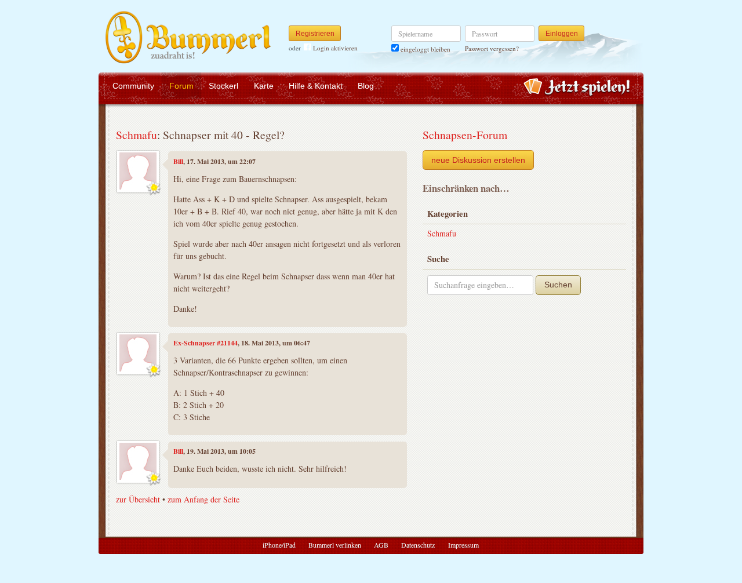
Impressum (463, 544)
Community (133, 85)
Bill (178, 161)
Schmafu (136, 135)
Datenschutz (418, 544)
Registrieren (315, 34)
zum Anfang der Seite (203, 499)
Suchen (558, 284)
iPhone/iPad (279, 544)
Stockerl (223, 85)
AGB (381, 544)
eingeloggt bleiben (424, 49)
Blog (366, 85)
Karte (264, 85)
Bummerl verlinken (334, 544)
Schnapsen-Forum (465, 135)
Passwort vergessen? (492, 48)
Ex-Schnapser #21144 (205, 343)
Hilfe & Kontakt (316, 85)
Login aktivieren (335, 47)
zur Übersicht (138, 499)
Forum (181, 85)
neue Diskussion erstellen (478, 160)
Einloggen (561, 34)
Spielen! (577, 87)
